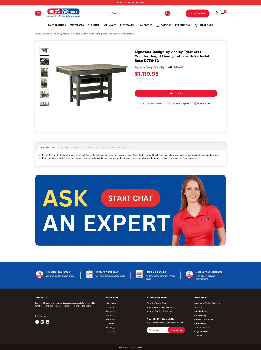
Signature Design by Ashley (149, 67)
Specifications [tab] (68, 147)
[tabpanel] (130, 158)
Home (38, 33)
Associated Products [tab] (115, 147)
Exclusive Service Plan (156, 303)
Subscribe (177, 330)
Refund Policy (200, 315)
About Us (198, 307)
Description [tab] (47, 147)
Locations (110, 323)
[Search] (167, 13)
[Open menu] (38, 13)
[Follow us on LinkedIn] (47, 322)
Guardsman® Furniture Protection (161, 307)
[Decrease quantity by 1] (137, 81)
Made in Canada (57, 25)
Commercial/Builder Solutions (207, 303)
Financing (110, 327)
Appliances (109, 25)
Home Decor (145, 25)
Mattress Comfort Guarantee (159, 311)
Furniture (93, 25)
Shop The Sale (197, 13)
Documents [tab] (90, 147)
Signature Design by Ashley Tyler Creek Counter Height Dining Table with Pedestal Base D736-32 (89, 33)
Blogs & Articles (201, 331)
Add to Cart (176, 93)
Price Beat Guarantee (203, 319)
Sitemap (198, 335)
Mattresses (77, 25)
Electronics (127, 25)
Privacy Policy (200, 323)
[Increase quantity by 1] (152, 81)
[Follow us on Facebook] (37, 322)
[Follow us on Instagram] (42, 322)
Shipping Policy (200, 311)
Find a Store (204, 103)
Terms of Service (201, 327)
